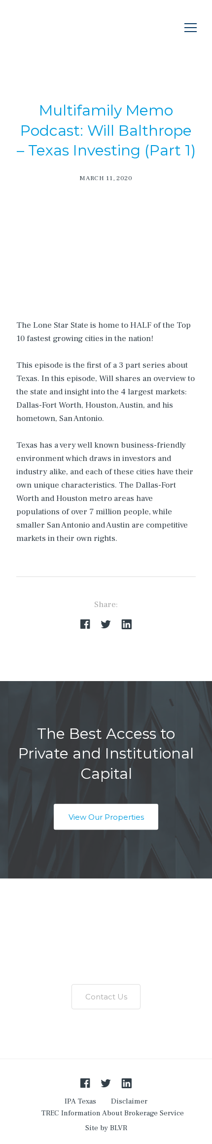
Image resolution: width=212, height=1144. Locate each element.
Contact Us (106, 996)
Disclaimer (129, 1101)
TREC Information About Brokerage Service (112, 1113)
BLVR (118, 1128)
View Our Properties (106, 817)
